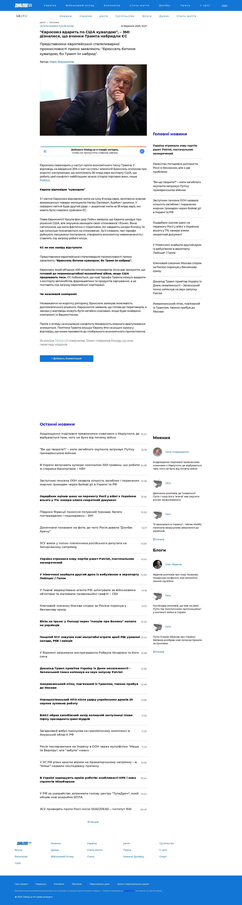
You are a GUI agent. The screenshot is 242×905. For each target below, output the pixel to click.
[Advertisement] (93, 389)
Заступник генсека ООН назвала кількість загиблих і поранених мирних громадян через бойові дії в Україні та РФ (177, 206)
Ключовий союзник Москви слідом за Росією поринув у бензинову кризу (177, 267)
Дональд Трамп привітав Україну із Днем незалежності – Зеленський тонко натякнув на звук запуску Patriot (177, 287)
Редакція (41, 884)
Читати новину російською (57, 26)
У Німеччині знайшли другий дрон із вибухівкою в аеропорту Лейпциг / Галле (177, 248)
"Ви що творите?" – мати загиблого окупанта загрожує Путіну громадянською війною (177, 186)
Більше (93, 822)
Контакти (59, 884)
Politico (45, 180)
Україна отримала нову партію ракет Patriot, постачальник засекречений (175, 149)
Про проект (21, 884)
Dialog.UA (61, 340)
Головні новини (170, 134)
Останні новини (57, 424)
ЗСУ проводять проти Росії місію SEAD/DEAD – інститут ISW (86, 809)
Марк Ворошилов (62, 61)
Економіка (54, 22)
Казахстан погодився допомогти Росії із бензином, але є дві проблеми (175, 167)
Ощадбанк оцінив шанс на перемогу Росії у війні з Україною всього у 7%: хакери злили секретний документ (176, 228)
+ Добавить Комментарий (66, 358)
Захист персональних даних (133, 884)
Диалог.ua (129, 891)
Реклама (77, 884)
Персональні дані (99, 884)
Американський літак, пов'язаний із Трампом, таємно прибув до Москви (176, 307)
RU (25, 16)
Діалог (43, 22)
